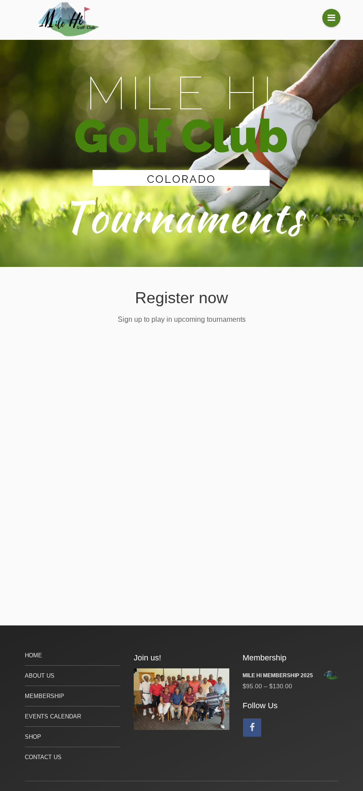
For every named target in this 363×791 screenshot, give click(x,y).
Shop (33, 736)
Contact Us (43, 757)
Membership (44, 696)
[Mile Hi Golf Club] (69, 20)
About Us (39, 675)
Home (33, 655)
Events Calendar (53, 716)
